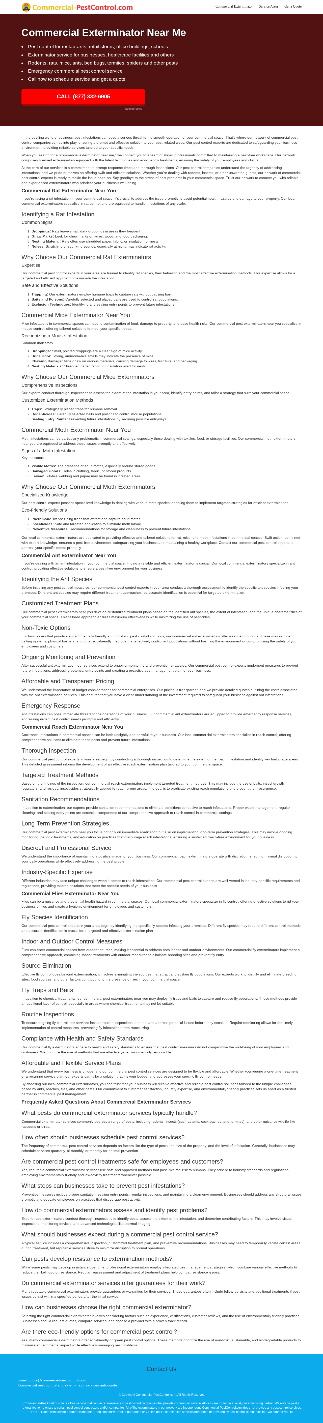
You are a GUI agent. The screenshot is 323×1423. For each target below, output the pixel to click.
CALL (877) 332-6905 (83, 96)
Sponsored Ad (133, 108)
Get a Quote (293, 6)
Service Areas (268, 6)
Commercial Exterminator (234, 6)
